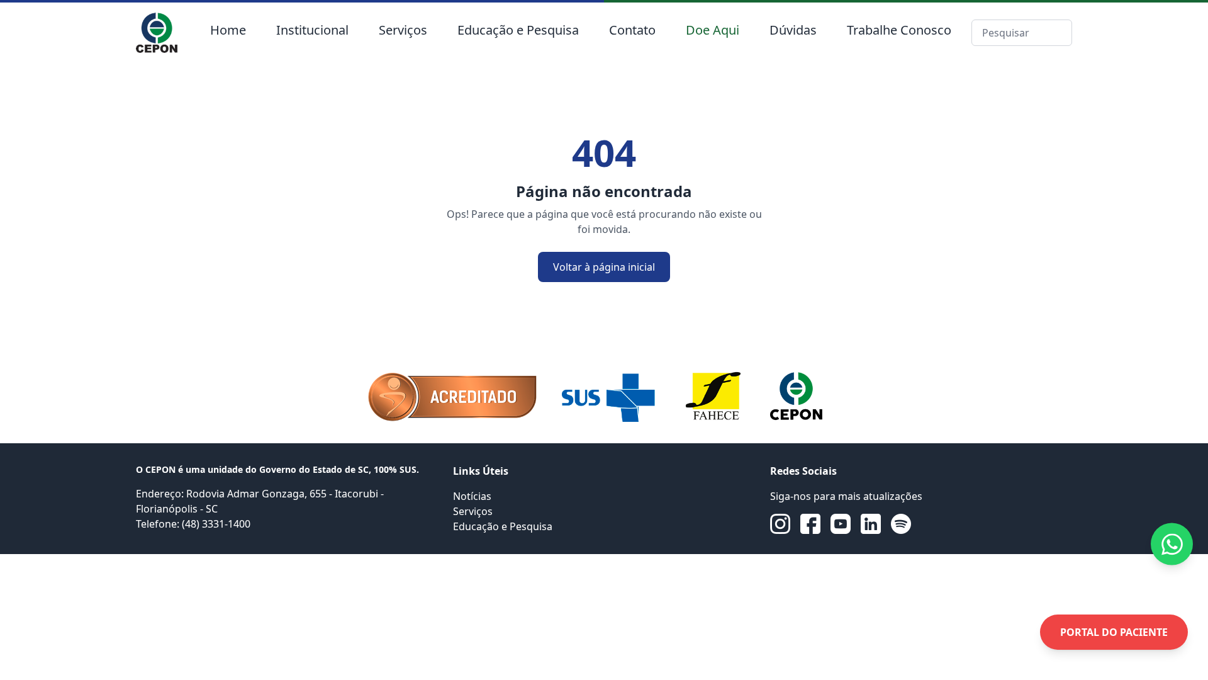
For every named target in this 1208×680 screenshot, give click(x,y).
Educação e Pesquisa (518, 29)
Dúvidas (793, 29)
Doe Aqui (712, 29)
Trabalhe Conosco (899, 29)
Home (228, 29)
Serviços (403, 29)
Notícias (472, 496)
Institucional (312, 29)
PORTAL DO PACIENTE (1114, 632)
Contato (632, 29)
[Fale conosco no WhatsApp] (1172, 544)
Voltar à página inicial (604, 267)
